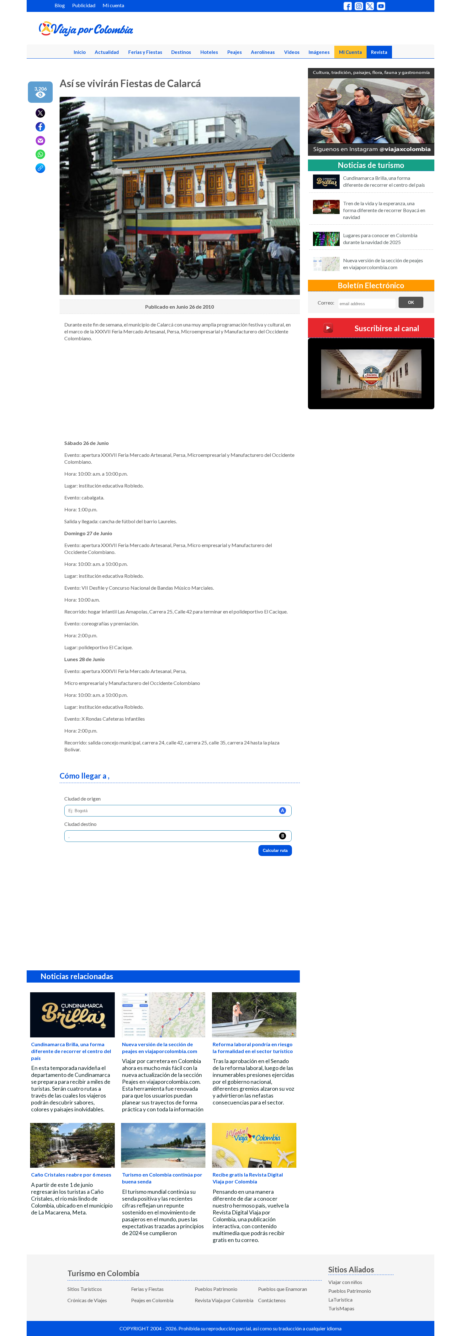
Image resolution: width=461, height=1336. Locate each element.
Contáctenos (272, 1300)
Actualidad (107, 52)
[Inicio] (116, 30)
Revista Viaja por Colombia (224, 1300)
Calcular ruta (275, 850)
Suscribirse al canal (387, 328)
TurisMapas (341, 1308)
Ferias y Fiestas (145, 52)
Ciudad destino (80, 824)
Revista (379, 52)
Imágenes (319, 52)
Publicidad (83, 5)
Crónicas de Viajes (87, 1300)
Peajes (234, 52)
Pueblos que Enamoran (282, 1289)
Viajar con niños (345, 1282)
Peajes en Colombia (152, 1300)
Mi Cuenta (350, 52)
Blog (60, 5)
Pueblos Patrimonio (216, 1289)
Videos (291, 52)
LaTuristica (340, 1299)
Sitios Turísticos (84, 1289)
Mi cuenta (113, 5)
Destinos (181, 52)
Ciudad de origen (82, 798)
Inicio (80, 52)
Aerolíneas (263, 52)
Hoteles (209, 52)
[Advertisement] (179, 391)
